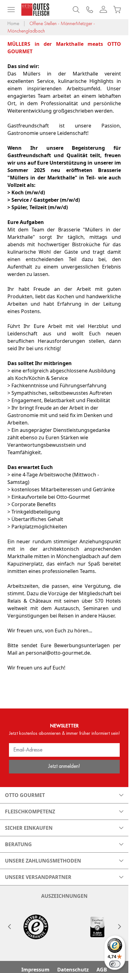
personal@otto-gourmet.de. (58, 652)
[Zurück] (9, 926)
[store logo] (35, 9)
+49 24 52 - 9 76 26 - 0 (89, 9)
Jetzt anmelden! (64, 765)
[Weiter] (119, 926)
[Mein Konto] (103, 9)
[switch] (114, 964)
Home (13, 23)
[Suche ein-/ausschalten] (76, 9)
